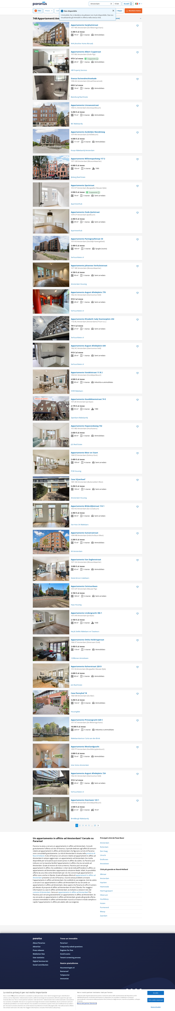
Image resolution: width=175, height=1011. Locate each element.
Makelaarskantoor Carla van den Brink (85, 738)
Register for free (66, 950)
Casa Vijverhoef (78, 479)
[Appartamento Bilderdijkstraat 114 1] (51, 515)
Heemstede (104, 887)
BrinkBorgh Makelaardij (80, 818)
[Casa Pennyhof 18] (51, 702)
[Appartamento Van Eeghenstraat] (51, 569)
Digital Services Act (40, 961)
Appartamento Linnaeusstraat (85, 105)
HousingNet (75, 712)
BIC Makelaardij (77, 124)
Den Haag (104, 851)
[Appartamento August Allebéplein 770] (51, 301)
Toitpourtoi (64, 975)
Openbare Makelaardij (79, 418)
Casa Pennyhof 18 (79, 693)
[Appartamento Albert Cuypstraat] (51, 61)
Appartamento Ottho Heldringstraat (87, 639)
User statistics (38, 957)
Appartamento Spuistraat (82, 185)
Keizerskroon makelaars (80, 578)
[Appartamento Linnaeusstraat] (51, 114)
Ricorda (135, 11)
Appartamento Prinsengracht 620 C (87, 720)
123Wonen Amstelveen (79, 658)
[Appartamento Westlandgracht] (51, 756)
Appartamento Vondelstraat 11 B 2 (86, 372)
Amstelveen (104, 863)
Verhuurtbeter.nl (77, 257)
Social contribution (40, 965)
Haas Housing (76, 605)
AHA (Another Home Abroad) (82, 43)
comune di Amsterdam (41, 892)
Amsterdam (104, 843)
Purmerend (104, 907)
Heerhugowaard (106, 891)
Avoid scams (65, 954)
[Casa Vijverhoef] (51, 488)
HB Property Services (79, 70)
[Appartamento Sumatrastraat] (51, 542)
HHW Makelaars (77, 391)
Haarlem (103, 882)
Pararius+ (64, 943)
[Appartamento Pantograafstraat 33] (51, 248)
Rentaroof (64, 971)
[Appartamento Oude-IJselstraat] (51, 221)
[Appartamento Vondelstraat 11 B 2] (51, 381)
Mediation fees (39, 954)
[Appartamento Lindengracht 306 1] (51, 622)
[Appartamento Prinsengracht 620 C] (51, 729)
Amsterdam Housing (79, 284)
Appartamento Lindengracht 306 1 (86, 613)
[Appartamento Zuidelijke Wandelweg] (51, 141)
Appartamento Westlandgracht (85, 746)
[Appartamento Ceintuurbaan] (51, 595)
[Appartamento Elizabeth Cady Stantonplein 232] (51, 328)
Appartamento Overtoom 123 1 (85, 800)
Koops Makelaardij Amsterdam (82, 150)
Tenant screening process (70, 957)
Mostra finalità (156, 1007)
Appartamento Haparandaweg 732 (86, 426)
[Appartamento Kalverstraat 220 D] (51, 675)
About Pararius (39, 943)
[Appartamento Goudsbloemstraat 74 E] (51, 408)
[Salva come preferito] (137, 25)
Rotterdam (104, 847)
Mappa (119, 11)
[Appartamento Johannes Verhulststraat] (51, 275)
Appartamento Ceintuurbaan (84, 586)
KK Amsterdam (76, 551)
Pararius (40, 4)
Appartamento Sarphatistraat (84, 25)
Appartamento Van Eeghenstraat (86, 559)
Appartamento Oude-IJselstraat (85, 212)
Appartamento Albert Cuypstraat (86, 52)
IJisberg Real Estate (78, 177)
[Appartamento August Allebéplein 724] (51, 782)
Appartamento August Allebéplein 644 (88, 345)
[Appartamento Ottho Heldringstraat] (51, 649)
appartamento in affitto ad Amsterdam (73, 892)
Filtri (39, 11)
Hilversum (104, 895)
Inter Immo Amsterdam (80, 765)
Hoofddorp (104, 899)
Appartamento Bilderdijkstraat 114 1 (87, 506)
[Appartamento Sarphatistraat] (51, 34)
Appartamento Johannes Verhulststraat (89, 265)
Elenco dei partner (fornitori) (87, 1003)
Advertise (36, 947)
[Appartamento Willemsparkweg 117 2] (51, 168)
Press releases (38, 950)
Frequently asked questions (71, 947)
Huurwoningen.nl (67, 968)
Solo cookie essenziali (155, 1000)
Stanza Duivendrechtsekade (84, 78)
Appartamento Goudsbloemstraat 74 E (88, 399)
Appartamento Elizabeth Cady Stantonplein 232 (92, 319)
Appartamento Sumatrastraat (84, 533)
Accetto (155, 993)
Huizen (102, 903)
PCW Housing (76, 471)
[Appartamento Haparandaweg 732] (51, 435)
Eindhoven (104, 859)
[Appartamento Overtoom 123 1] (51, 809)
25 (95, 825)
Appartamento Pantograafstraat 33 (87, 239)
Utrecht (103, 855)
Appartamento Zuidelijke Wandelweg (88, 132)
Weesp (102, 911)
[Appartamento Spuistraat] (51, 194)
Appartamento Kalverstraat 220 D (86, 666)
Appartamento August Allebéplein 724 (88, 773)
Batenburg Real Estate (79, 97)
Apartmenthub (76, 204)
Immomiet (64, 978)
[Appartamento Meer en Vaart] (51, 462)
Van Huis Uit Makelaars (80, 524)
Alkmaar (103, 874)
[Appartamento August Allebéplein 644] (51, 355)
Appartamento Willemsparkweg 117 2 (88, 158)
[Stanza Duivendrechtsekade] (51, 88)
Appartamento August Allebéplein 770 (88, 292)
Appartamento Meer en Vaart (84, 452)
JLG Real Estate (76, 444)
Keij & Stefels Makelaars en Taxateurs (85, 631)
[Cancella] (111, 4)
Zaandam (103, 916)
